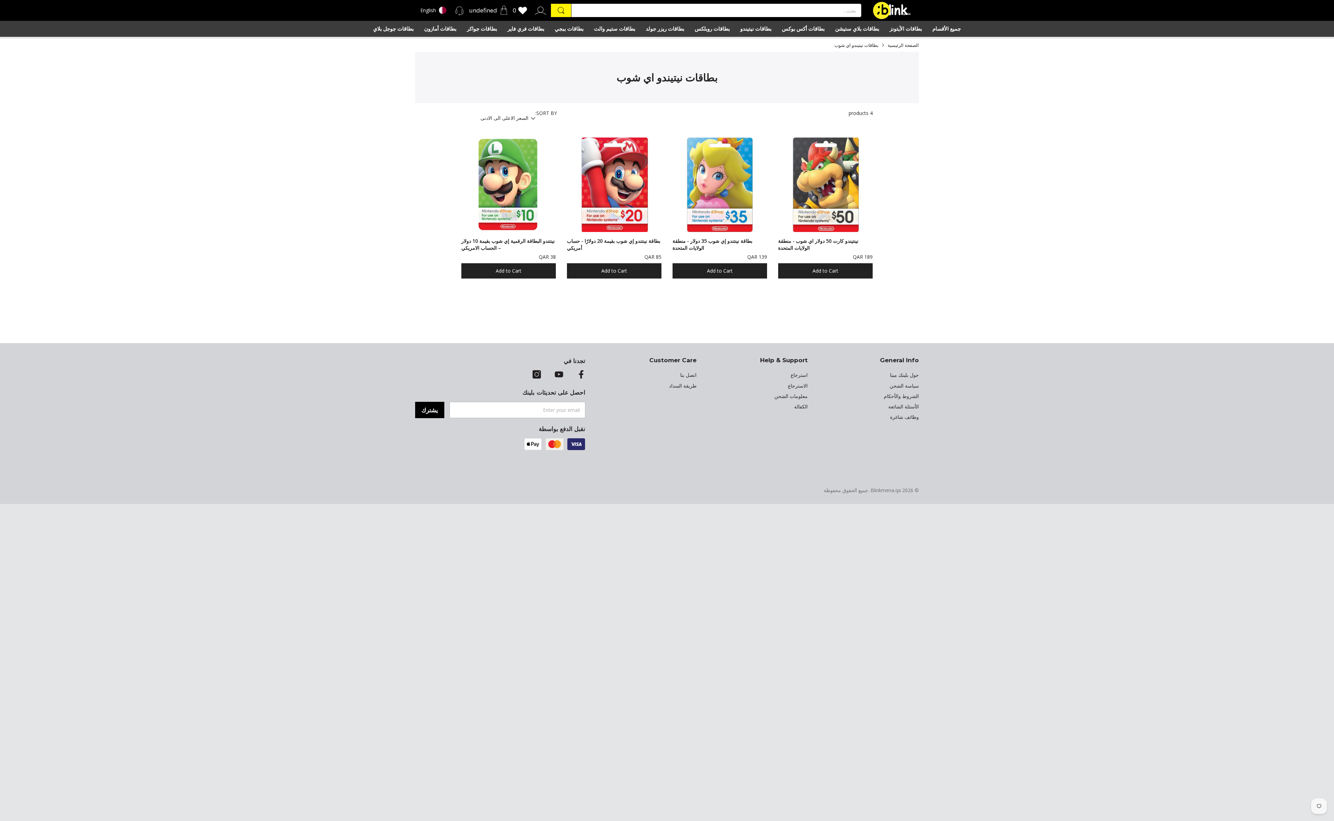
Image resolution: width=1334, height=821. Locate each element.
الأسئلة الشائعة (903, 407)
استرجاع (799, 375)
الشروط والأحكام (901, 396)
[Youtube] (559, 375)
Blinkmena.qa (886, 490)
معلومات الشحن (791, 396)
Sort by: (546, 113)
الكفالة (801, 407)
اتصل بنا (688, 375)
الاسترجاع (798, 386)
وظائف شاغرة (904, 417)
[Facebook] (581, 375)
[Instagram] (537, 375)
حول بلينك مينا (904, 375)
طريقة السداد (683, 386)
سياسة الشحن (904, 386)
